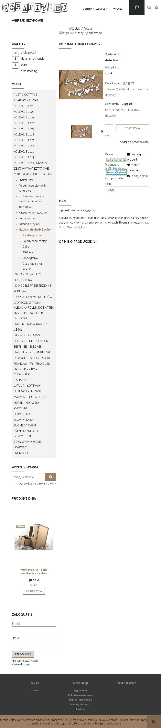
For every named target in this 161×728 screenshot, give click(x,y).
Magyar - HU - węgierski (31, 397)
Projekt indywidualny (30, 323)
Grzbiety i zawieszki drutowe (29, 316)
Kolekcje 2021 (24, 117)
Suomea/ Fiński (25, 425)
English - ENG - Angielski (32, 352)
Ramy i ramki (27, 218)
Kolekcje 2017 (24, 140)
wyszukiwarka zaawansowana (37, 483)
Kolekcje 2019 (24, 128)
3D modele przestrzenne (32, 285)
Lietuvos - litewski (28, 391)
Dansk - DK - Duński (28, 335)
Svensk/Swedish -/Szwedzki (26, 434)
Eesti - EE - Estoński (28, 346)
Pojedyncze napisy (35, 241)
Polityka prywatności (80, 695)
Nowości (20, 447)
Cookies (80, 709)
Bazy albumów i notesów (33, 297)
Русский (20, 408)
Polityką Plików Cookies (102, 720)
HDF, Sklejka (23, 280)
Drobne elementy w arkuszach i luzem (31, 199)
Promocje (21, 453)
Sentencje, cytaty (29, 223)
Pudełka (20, 291)
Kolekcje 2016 (24, 145)
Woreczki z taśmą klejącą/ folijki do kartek (34, 305)
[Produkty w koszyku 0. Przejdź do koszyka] (137, 7)
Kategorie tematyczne (33, 212)
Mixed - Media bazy (27, 274)
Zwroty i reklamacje (80, 699)
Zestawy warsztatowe (31, 168)
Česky (18, 329)
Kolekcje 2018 (24, 134)
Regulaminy (80, 690)
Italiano (20, 380)
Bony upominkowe (27, 441)
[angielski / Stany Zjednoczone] (80, 32)
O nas (34, 690)
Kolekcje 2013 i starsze (31, 163)
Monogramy (30, 258)
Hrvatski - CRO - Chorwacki (25, 372)
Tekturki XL (25, 206)
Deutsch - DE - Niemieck (31, 341)
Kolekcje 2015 (24, 151)
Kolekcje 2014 (24, 157)
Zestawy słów (32, 235)
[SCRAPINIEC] (116, 171)
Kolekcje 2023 (24, 111)
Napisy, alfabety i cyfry (35, 229)
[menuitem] (95, 9)
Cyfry (26, 246)
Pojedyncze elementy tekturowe (33, 188)
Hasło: (16, 638)
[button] (102, 131)
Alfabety (28, 252)
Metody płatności (80, 704)
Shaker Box (26, 180)
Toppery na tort (26, 100)
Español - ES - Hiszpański (32, 358)
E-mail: (16, 623)
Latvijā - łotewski (27, 385)
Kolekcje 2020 (24, 123)
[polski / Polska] (81, 28)
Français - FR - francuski (32, 363)
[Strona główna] (35, 7)
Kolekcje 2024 (24, 106)
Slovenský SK (24, 419)
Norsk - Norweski (27, 402)
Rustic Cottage (25, 94)
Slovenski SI (22, 414)
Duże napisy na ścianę (32, 266)
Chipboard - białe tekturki (33, 174)
